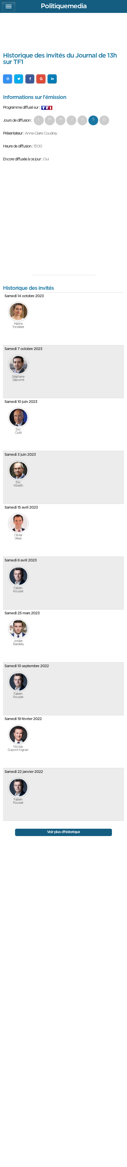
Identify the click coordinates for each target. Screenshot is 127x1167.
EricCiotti (18, 431)
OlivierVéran (18, 537)
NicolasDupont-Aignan (18, 748)
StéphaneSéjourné (18, 378)
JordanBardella (18, 642)
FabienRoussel (18, 589)
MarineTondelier (18, 325)
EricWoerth (18, 484)
